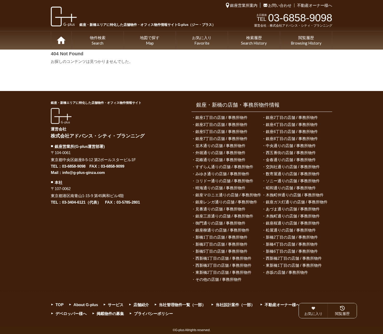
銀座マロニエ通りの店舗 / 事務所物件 (228, 195)
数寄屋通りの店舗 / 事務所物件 (293, 174)
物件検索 (98, 40)
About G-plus (85, 304)
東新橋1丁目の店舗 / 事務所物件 (294, 265)
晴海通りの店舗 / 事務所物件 (220, 188)
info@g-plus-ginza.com (83, 172)
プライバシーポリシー (153, 313)
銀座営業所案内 (243, 5)
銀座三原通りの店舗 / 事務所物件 (224, 216)
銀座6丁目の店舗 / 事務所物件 (292, 131)
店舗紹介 (141, 304)
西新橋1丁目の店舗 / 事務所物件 (223, 258)
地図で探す (149, 40)
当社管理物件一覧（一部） (182, 304)
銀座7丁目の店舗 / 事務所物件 (221, 138)
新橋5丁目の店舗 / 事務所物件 (221, 251)
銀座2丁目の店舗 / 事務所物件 (292, 117)
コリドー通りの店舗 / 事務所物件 (224, 181)
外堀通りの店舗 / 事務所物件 (220, 152)
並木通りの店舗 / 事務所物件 (220, 145)
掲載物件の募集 (110, 313)
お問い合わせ (280, 5)
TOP (61, 40)
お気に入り (202, 40)
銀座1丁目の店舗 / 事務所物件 (221, 117)
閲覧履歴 (306, 40)
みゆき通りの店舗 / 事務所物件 (222, 174)
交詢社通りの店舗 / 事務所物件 (293, 167)
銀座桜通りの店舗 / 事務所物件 (293, 223)
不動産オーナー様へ (314, 5)
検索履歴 (254, 40)
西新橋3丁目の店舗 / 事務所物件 (223, 265)
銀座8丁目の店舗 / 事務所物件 (292, 138)
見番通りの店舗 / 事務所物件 (220, 209)
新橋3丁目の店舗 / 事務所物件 (221, 244)
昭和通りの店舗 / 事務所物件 (291, 188)
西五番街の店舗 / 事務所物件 (291, 152)
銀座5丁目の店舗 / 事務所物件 (221, 131)
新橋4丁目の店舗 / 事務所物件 (292, 244)
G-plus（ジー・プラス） (61, 116)
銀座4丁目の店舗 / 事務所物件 (292, 124)
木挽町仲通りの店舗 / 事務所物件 (295, 195)
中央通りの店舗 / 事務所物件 (291, 145)
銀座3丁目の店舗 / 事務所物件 (221, 124)
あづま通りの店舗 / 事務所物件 (293, 209)
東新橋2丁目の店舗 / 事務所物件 (223, 272)
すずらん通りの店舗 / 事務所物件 (224, 167)
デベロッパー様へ (71, 313)
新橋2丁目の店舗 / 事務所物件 (292, 237)
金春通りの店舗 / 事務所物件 (291, 159)
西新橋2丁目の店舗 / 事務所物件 (294, 258)
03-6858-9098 (73, 166)
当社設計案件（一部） (235, 304)
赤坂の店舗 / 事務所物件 (287, 272)
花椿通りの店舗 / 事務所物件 (220, 159)
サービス (115, 304)
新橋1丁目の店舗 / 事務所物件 (221, 237)
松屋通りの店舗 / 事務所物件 (291, 230)
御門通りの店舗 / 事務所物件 (220, 223)
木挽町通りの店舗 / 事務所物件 (293, 216)
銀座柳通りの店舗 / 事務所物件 (222, 230)
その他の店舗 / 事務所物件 (218, 279)
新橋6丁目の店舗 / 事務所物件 (292, 251)
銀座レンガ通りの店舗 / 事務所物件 (226, 202)
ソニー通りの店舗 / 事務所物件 (293, 181)
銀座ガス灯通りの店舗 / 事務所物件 (297, 202)
